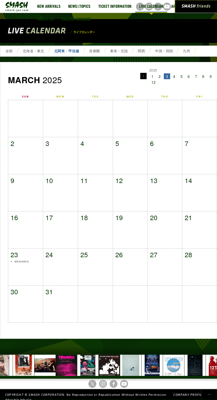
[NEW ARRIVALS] (48, 6)
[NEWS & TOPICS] (79, 6)
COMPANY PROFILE (188, 395)
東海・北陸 (119, 51)
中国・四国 (164, 51)
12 (153, 82)
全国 (9, 51)
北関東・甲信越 (66, 51)
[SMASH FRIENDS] (196, 7)
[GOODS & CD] (45, 19)
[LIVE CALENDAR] (151, 6)
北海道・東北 (33, 51)
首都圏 (94, 51)
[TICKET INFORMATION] (114, 6)
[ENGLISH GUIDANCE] (76, 19)
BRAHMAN (22, 261)
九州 (186, 51)
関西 (141, 51)
